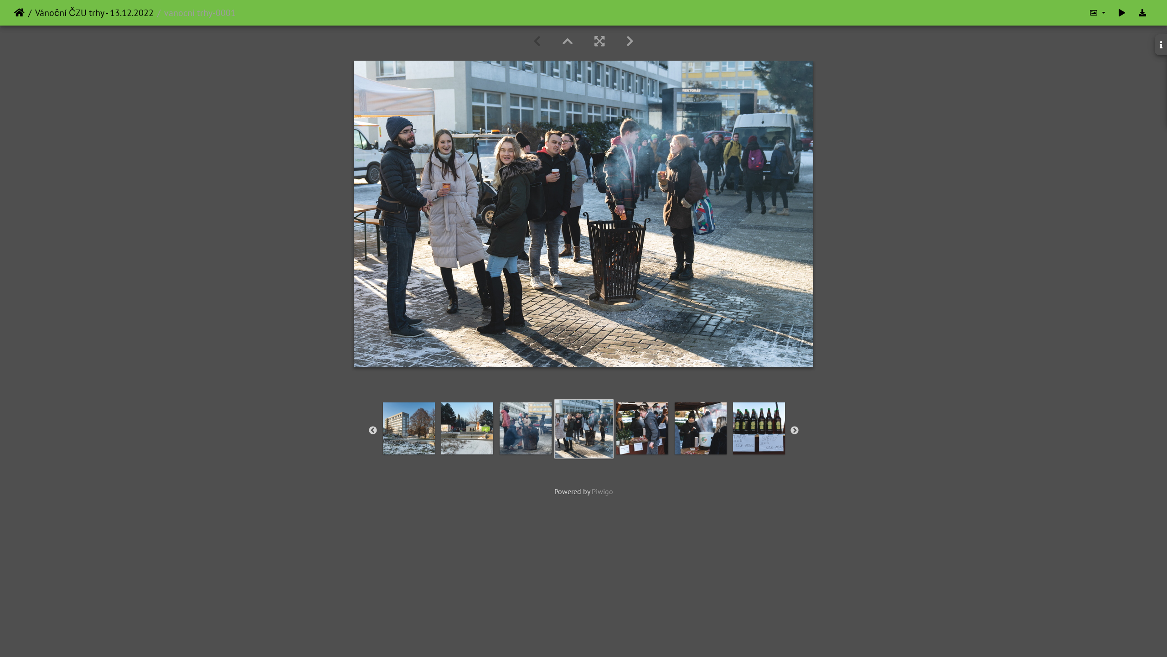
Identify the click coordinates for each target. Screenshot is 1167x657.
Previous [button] (372, 430)
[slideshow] (1121, 13)
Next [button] (794, 430)
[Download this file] (1142, 13)
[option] (584, 429)
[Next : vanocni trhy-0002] (630, 41)
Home (19, 13)
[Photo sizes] (1097, 13)
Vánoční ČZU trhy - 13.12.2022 (94, 13)
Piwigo (602, 491)
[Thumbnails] (568, 41)
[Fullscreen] (599, 41)
